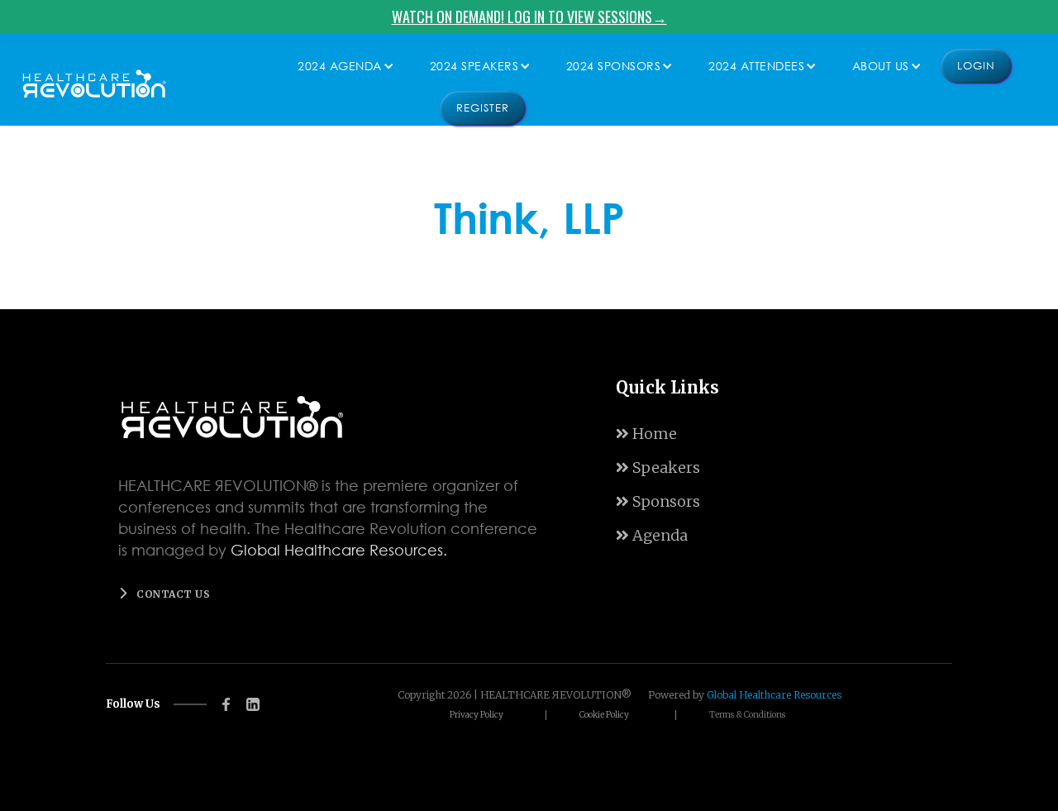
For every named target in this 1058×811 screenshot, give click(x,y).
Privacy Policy (476, 715)
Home (646, 433)
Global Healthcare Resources (774, 695)
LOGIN (976, 66)
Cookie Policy (604, 715)
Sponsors (658, 501)
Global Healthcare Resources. (339, 550)
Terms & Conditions (747, 715)
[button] (341, 66)
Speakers (658, 467)
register (482, 108)
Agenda (652, 535)
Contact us (173, 594)
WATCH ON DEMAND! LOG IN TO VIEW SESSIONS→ (529, 16)
